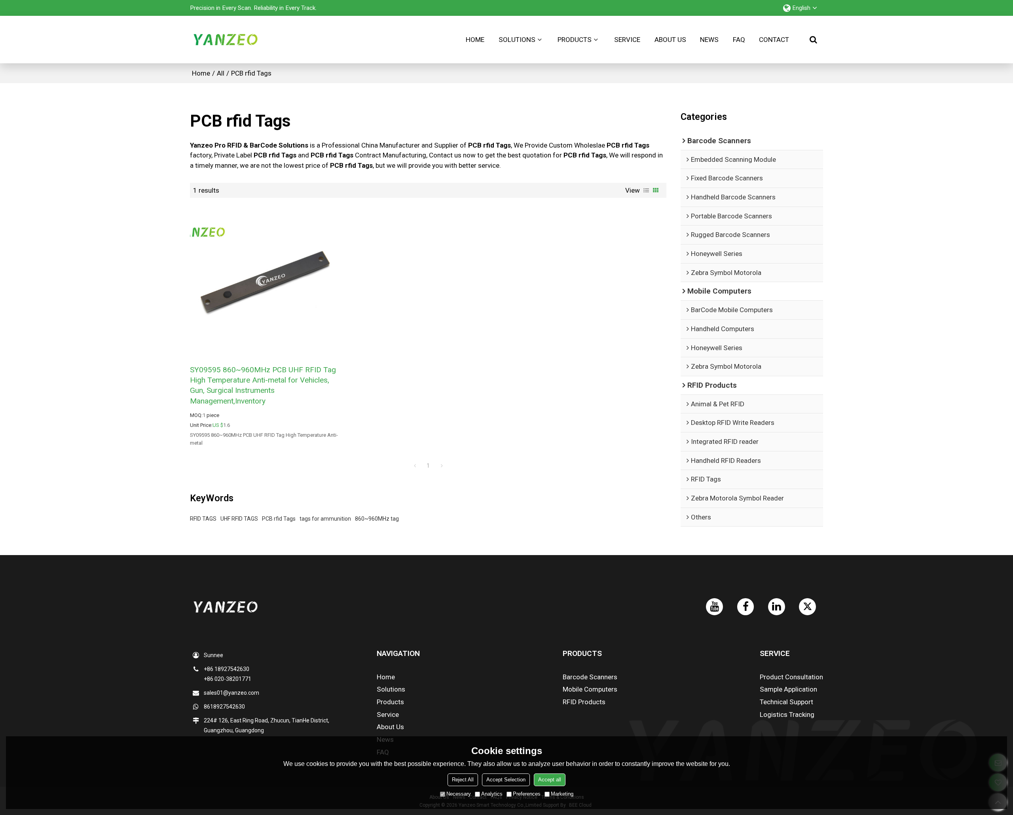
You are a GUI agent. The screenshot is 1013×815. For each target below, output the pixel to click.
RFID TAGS (203, 519)
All (220, 73)
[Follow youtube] (714, 606)
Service (627, 40)
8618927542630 (224, 706)
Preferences (527, 794)
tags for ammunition (325, 519)
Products (575, 40)
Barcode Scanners (590, 677)
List (646, 190)
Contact (774, 40)
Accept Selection (505, 780)
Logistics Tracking (787, 714)
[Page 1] (415, 466)
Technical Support (786, 702)
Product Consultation (791, 677)
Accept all (549, 780)
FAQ (739, 40)
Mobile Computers (590, 689)
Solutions (517, 40)
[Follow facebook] (745, 606)
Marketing (562, 794)
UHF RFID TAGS (239, 519)
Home (475, 40)
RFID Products (584, 702)
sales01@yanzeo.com (231, 693)
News (709, 40)
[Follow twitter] (807, 606)
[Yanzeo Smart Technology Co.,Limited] (225, 39)
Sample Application (788, 689)
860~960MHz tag (377, 519)
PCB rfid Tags (279, 519)
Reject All (463, 780)
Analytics (492, 794)
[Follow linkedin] (776, 606)
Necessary (458, 794)
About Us (670, 40)
